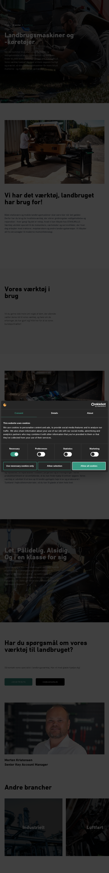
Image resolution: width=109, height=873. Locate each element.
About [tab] (90, 413)
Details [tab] (54, 413)
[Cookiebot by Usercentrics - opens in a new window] (93, 405)
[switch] (41, 454)
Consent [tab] (19, 413)
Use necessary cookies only (20, 466)
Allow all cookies (89, 466)
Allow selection (54, 466)
